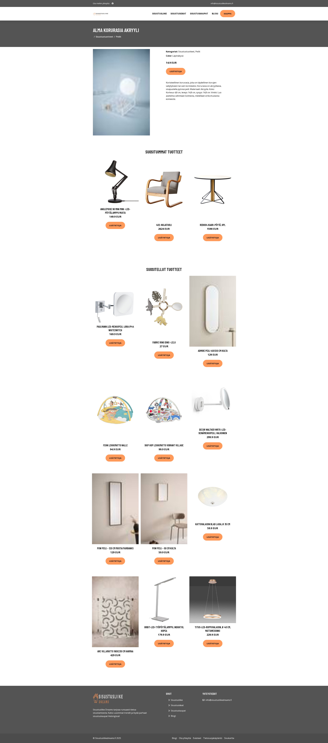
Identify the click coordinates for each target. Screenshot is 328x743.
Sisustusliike (159, 13)
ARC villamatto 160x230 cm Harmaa (115, 651)
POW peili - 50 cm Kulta (164, 548)
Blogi (215, 13)
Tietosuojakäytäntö (212, 738)
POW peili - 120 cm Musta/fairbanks (115, 548)
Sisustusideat (178, 13)
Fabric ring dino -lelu (164, 342)
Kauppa (227, 13)
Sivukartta (229, 738)
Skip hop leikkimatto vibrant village (164, 445)
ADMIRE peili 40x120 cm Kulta (213, 350)
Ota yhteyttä (185, 738)
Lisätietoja (176, 71)
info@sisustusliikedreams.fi (222, 3)
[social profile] (113, 3)
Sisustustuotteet (104, 36)
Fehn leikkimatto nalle (115, 445)
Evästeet (197, 738)
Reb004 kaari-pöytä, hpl (212, 224)
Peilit (118, 36)
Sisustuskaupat (199, 13)
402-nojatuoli (164, 224)
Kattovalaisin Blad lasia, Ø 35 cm (212, 524)
